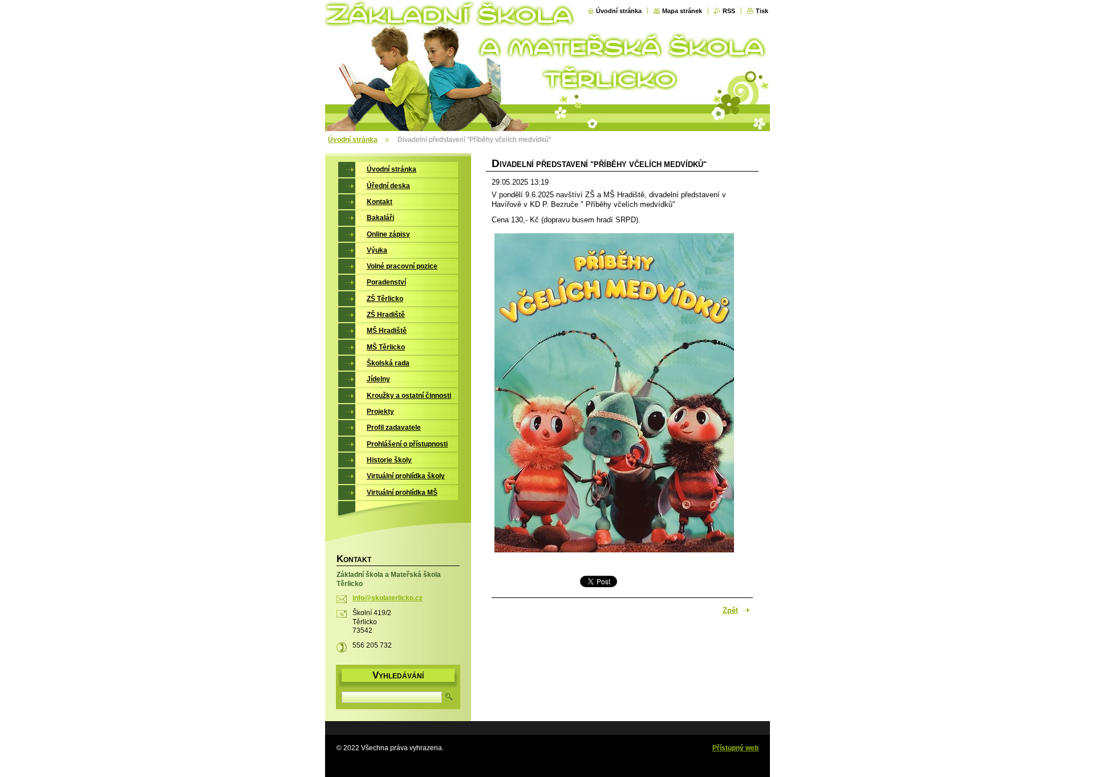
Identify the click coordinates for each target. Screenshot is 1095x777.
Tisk (762, 10)
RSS (729, 10)
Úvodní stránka (619, 10)
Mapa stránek (682, 10)
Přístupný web (735, 748)
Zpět (730, 610)
